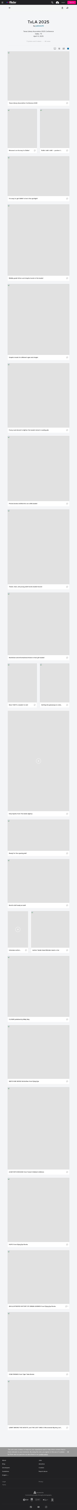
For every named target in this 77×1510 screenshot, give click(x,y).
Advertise (42, 1464)
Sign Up (71, 2)
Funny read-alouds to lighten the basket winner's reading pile (29, 430)
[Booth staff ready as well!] (38, 881)
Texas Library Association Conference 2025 (23, 103)
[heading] (11, 2)
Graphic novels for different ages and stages (23, 357)
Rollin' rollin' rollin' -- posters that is (51, 150)
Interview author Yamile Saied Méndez (15, 950)
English (4, 1475)
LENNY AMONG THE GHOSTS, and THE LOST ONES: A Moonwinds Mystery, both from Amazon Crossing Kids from (35, 1427)
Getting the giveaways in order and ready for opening (51, 705)
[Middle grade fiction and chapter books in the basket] (38, 240)
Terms (4, 1485)
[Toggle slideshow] (55, 48)
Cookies (41, 1468)
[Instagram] (46, 1507)
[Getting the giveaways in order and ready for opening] (54, 682)
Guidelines (5, 1471)
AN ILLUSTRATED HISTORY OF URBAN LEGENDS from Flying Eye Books (32, 1306)
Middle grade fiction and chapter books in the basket (26, 278)
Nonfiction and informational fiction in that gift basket (26, 657)
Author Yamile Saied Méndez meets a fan (45, 950)
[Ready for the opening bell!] (38, 835)
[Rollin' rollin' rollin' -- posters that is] (54, 128)
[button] (62, 8)
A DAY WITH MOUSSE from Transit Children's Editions (26, 1172)
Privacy (41, 1481)
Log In (63, 2)
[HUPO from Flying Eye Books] (38, 1210)
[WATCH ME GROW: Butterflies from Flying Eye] (38, 1052)
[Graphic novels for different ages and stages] (38, 319)
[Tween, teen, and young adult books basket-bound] (38, 546)
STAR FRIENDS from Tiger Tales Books (21, 1374)
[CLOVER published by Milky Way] (38, 986)
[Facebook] (31, 1507)
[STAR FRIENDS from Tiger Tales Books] (38, 1342)
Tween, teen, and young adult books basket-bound (25, 587)
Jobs (40, 1460)
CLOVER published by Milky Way (19, 1019)
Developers (6, 1468)
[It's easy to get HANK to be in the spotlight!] (38, 176)
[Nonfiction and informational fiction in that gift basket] (38, 624)
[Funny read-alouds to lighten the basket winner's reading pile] (38, 395)
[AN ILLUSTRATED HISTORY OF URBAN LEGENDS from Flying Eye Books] (38, 1277)
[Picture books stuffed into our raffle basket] (38, 468)
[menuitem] (52, 2)
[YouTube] (38, 1507)
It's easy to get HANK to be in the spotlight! (23, 198)
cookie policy (43, 1454)
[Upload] (57, 2)
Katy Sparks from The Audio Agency (20, 814)
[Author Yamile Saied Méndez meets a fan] (50, 929)
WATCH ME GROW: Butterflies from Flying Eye (24, 1081)
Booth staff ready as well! (17, 905)
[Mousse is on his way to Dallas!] (22, 128)
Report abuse (43, 1471)
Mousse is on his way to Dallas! (19, 150)
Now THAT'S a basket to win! (18, 705)
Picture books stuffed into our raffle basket (23, 503)
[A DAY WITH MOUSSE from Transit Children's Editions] (38, 1128)
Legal (4, 1481)
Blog (3, 1464)
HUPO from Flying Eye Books (18, 1244)
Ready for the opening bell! (17, 853)
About (4, 1460)
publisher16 (39, 26)
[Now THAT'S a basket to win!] (22, 682)
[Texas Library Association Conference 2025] (38, 76)
